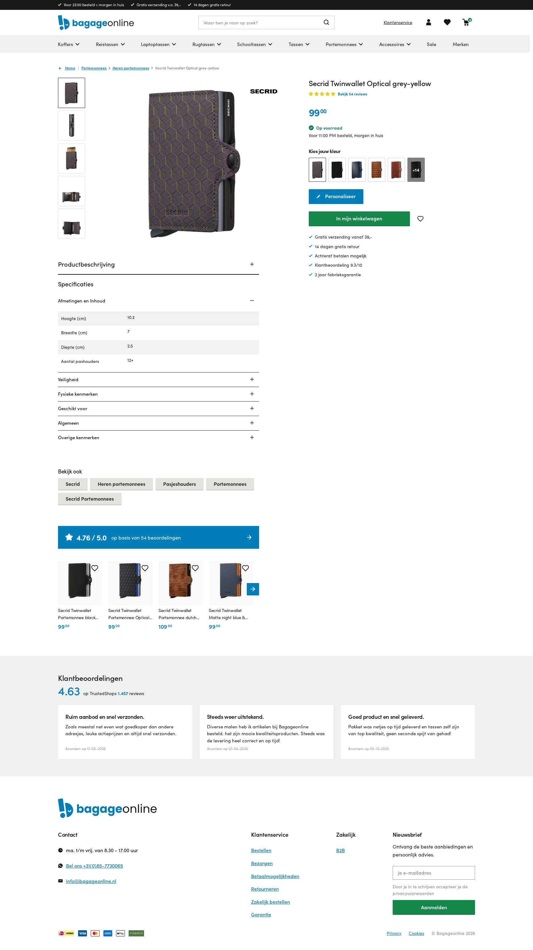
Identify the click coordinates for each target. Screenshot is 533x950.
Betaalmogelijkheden (275, 876)
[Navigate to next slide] (253, 589)
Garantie (261, 914)
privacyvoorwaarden (413, 893)
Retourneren (265, 888)
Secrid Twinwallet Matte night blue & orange (227, 614)
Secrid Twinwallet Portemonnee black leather (76, 614)
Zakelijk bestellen (270, 901)
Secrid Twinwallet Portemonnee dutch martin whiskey (177, 614)
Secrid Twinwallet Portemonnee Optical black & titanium (128, 614)
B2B (340, 850)
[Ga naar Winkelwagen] (465, 22)
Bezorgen (262, 863)
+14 (416, 170)
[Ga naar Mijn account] (429, 22)
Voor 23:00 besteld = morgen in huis (94, 4)
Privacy (394, 933)
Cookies (416, 933)
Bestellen (261, 850)
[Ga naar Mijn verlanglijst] (447, 22)
